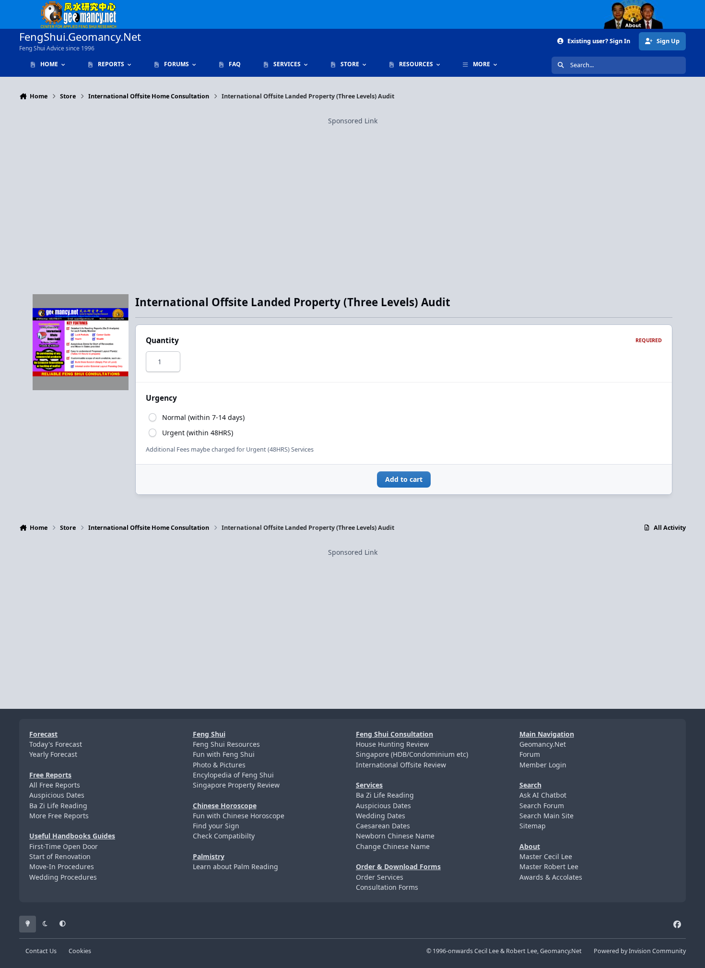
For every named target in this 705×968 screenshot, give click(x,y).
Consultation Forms (387, 887)
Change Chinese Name (393, 846)
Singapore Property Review (236, 784)
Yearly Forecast (53, 754)
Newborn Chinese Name (395, 835)
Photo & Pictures (219, 764)
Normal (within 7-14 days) (203, 417)
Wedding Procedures (63, 877)
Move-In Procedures (61, 866)
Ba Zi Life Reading (58, 805)
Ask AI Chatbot (542, 795)
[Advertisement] (352, 193)
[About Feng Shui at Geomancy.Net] (642, 5)
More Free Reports (59, 815)
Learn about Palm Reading (235, 866)
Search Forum (541, 805)
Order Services (379, 877)
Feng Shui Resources (226, 744)
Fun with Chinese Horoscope (238, 815)
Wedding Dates (380, 815)
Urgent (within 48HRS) (197, 432)
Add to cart (404, 479)
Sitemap (532, 825)
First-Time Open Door (63, 846)
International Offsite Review (401, 764)
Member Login (542, 764)
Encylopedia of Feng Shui (233, 774)
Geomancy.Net (542, 744)
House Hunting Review (392, 744)
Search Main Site (546, 815)
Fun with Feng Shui (224, 754)
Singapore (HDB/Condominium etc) (412, 754)
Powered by (640, 951)
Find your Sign (216, 825)
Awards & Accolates (550, 877)
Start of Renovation (60, 856)
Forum (529, 754)
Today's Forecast (55, 744)
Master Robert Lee (548, 866)
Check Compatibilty (224, 835)
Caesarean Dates (383, 825)
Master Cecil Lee (545, 856)
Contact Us (41, 951)
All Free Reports (54, 784)
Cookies (80, 951)
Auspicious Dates (56, 795)
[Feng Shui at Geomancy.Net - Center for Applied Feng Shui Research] (78, 5)
